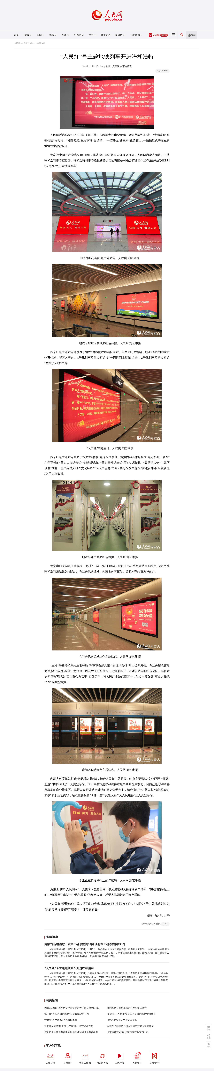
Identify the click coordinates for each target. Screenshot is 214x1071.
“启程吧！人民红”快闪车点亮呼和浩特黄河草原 (131, 1014)
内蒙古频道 (29, 43)
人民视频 (119, 1063)
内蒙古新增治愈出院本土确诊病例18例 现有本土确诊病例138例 (84, 944)
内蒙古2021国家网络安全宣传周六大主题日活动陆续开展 (73, 1008)
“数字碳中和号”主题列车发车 (122, 1020)
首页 (16, 35)
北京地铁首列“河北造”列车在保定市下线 (128, 1032)
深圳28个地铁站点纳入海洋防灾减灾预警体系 (130, 1026)
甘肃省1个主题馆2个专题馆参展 (60, 1020)
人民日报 (50, 1063)
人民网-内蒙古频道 (122, 66)
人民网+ (68, 1063)
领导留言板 (102, 1063)
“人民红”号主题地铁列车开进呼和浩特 (69, 968)
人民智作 (154, 1063)
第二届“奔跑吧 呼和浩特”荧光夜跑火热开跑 (66, 1014)
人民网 (17, 43)
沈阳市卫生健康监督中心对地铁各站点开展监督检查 (71, 1032)
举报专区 (105, 35)
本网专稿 (41, 43)
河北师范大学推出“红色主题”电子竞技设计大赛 (68, 1026)
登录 (193, 35)
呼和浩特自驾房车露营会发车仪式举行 (127, 1008)
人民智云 (137, 1063)
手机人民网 (85, 1063)
